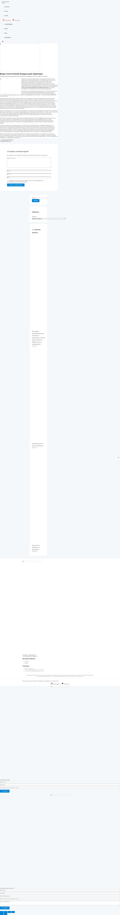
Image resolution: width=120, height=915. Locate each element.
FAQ (6, 33)
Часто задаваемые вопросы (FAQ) (34, 669)
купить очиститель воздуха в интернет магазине (35, 87)
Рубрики (34, 216)
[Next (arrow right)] (5, 914)
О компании (8, 24)
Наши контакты (29, 668)
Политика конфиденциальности (34, 671)
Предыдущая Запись (6, 140)
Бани (6, 11)
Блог (6, 28)
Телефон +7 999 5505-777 (29, 655)
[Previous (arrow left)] (2, 914)
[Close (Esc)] (2, 912)
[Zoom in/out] (13, 912)
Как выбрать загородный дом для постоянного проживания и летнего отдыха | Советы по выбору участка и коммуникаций (38, 338)
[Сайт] (29, 177)
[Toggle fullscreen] (9, 912)
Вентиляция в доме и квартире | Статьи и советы (27, 76)
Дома (6, 15)
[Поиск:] (40, 198)
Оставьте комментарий (6, 76)
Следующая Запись (6, 141)
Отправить (5, 791)
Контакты (8, 37)
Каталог (7, 6)
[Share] (5, 912)
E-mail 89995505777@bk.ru (29, 656)
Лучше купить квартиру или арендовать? (36, 547)
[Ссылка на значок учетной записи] (2, 41)
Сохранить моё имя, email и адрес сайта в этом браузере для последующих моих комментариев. (25, 181)
